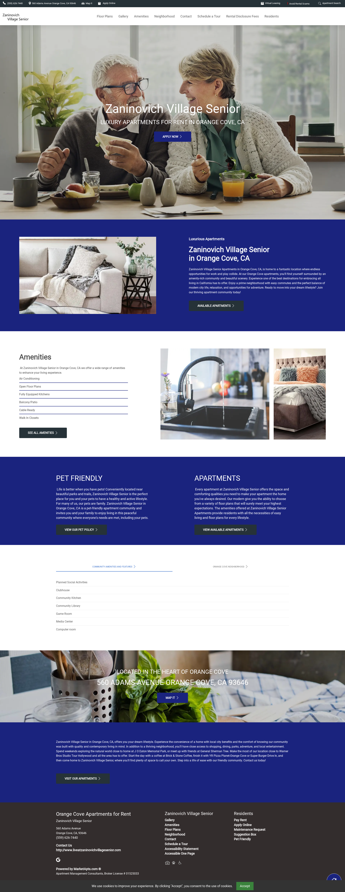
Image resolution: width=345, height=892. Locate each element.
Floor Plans (105, 16)
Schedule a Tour (208, 16)
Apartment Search (331, 3)
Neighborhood (164, 16)
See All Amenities (41, 432)
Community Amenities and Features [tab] (112, 566)
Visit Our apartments (81, 778)
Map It (171, 697)
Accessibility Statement (182, 849)
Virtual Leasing (272, 3)
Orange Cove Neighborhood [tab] (229, 566)
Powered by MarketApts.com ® (78, 869)
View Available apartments (223, 529)
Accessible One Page (180, 853)
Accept (245, 886)
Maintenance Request (249, 829)
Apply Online (108, 3)
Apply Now (171, 136)
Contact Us (64, 845)
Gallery (123, 16)
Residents (271, 16)
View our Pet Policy (80, 529)
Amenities (141, 16)
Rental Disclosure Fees (242, 16)
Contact (186, 16)
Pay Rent (240, 820)
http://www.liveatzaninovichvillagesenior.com (88, 850)
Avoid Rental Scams (298, 3)
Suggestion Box (245, 834)
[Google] (58, 859)
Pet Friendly (242, 839)
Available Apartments (214, 305)
